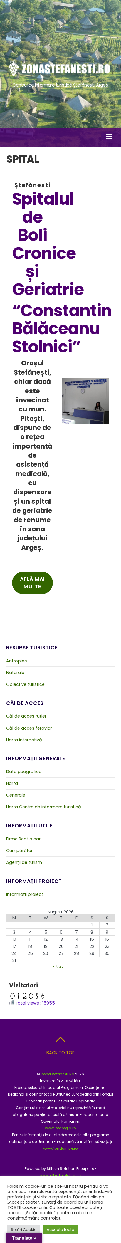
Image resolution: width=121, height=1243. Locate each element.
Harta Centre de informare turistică (43, 807)
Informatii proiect (24, 894)
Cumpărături (19, 851)
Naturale (15, 673)
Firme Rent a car (23, 839)
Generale (15, 795)
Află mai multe (32, 582)
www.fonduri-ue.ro (60, 1148)
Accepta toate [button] (60, 1229)
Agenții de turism (24, 862)
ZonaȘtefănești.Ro (57, 1073)
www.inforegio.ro (60, 1128)
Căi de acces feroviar (29, 728)
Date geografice (23, 772)
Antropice (16, 661)
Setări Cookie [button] (24, 1229)
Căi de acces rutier (26, 716)
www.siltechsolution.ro (61, 1175)
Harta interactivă (24, 740)
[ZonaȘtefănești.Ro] (60, 75)
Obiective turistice (25, 684)
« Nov (58, 967)
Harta (12, 783)
